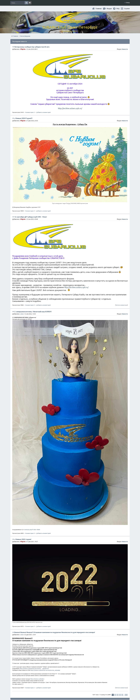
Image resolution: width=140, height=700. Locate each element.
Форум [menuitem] (110, 8)
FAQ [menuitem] (119, 8)
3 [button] (117, 695)
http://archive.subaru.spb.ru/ (70, 108)
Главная (100, 8)
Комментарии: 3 (30, 112)
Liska (21, 314)
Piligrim (22, 49)
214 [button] (126, 695)
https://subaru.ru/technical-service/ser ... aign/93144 (34, 668)
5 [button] (122, 695)
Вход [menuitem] (128, 2)
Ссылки (127, 8)
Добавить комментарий (43, 112)
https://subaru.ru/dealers (37, 679)
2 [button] (115, 695)
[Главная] (70, 22)
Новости (125, 49)
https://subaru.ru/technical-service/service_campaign (45, 670)
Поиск (26, 3)
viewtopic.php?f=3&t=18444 (32, 529)
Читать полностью (121, 305)
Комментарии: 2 (30, 687)
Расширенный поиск (30, 3)
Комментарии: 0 (30, 211)
